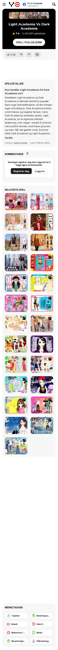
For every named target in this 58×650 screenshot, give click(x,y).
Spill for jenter (21, 142)
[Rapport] (29, 54)
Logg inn (40, 171)
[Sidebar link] (4, 4)
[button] (9, 137)
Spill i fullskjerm (29, 42)
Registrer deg (21, 171)
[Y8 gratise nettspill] (14, 4)
